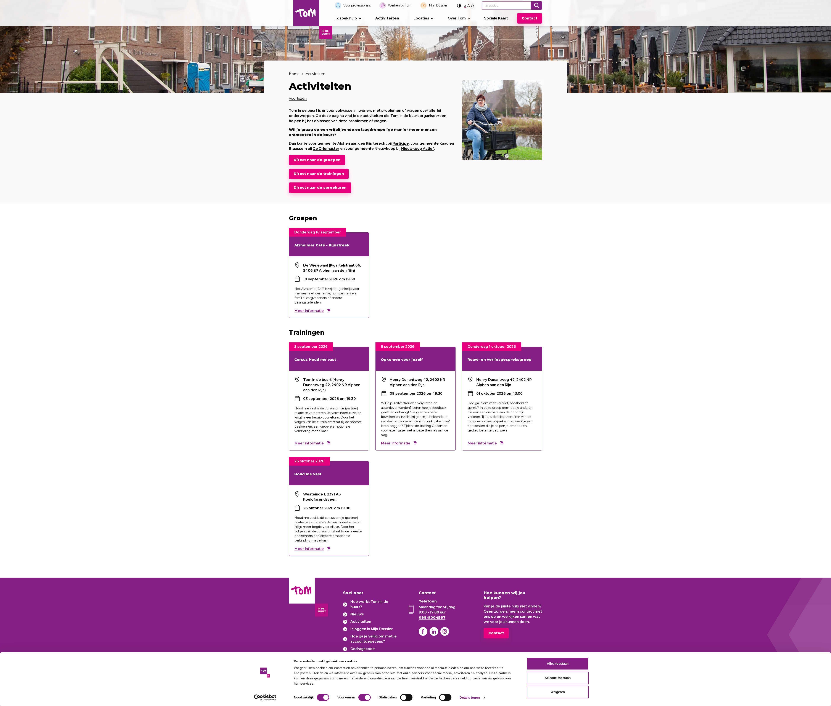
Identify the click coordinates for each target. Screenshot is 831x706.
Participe (401, 143)
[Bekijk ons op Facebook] (423, 631)
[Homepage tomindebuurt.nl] (306, 13)
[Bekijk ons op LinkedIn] (434, 631)
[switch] (364, 697)
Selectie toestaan (558, 678)
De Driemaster (326, 149)
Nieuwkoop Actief (417, 149)
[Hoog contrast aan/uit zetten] (459, 5)
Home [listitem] (294, 74)
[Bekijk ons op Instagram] (444, 631)
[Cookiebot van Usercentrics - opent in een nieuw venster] (265, 697)
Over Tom (457, 18)
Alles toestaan (557, 663)
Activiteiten (387, 18)
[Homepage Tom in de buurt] (302, 598)
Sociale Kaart (496, 18)
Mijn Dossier (438, 5)
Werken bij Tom (400, 5)
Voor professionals (357, 5)
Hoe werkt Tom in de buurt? (369, 604)
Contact (529, 18)
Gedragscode (362, 649)
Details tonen (469, 697)
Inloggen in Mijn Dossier (371, 629)
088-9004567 (432, 617)
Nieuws (357, 614)
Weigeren (558, 692)
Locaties (421, 18)
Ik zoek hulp (346, 18)
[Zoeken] (536, 5)
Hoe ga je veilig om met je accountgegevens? (373, 639)
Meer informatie (309, 311)
